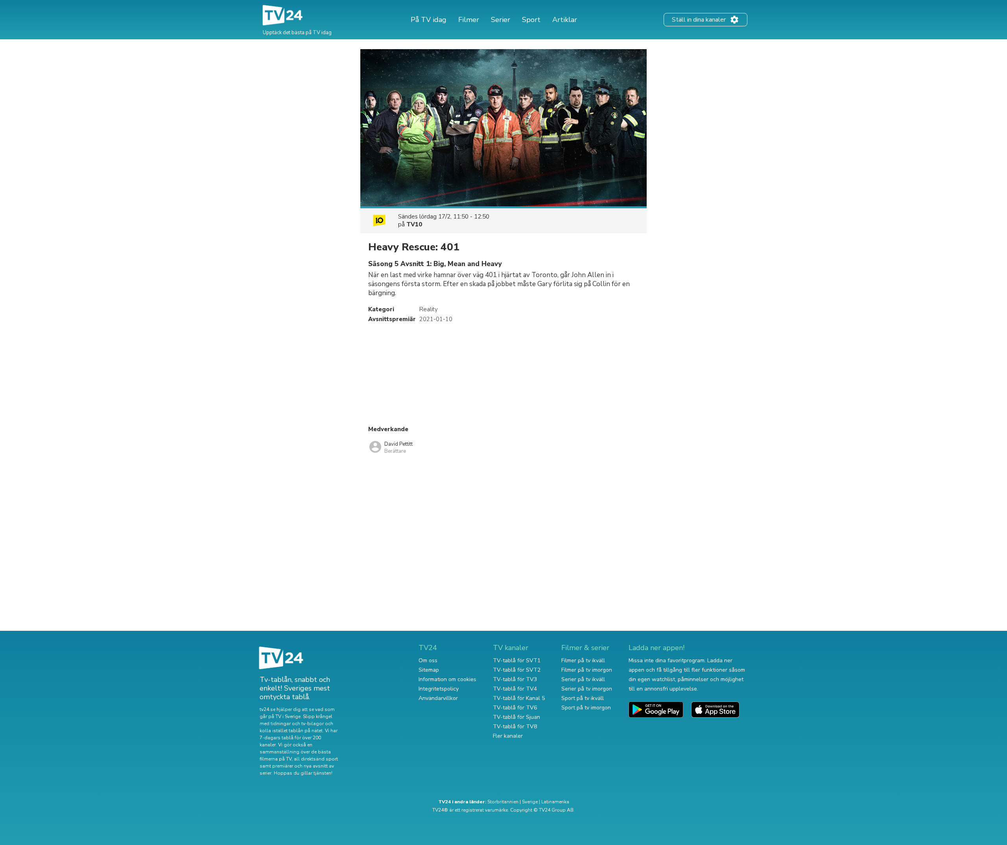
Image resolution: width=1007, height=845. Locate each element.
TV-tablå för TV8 (515, 726)
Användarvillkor (438, 698)
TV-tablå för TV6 (515, 707)
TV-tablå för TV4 (515, 689)
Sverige (530, 802)
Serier (500, 19)
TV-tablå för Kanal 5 (519, 698)
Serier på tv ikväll (583, 679)
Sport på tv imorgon (586, 707)
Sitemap (429, 670)
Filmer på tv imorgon (586, 670)
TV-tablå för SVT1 (516, 660)
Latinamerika (555, 802)
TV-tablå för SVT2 (516, 670)
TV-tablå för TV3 (515, 679)
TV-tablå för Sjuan (516, 717)
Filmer (468, 19)
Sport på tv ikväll (582, 698)
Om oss (428, 660)
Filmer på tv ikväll (583, 660)
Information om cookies (447, 679)
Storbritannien (502, 802)
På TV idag (428, 19)
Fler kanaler (508, 736)
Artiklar (564, 19)
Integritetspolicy (439, 689)
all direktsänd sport (316, 759)
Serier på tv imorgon (586, 689)
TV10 (414, 224)
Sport (531, 19)
